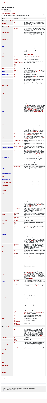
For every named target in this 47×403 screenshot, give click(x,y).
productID (4, 297)
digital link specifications (30, 114)
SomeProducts (32, 159)
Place (15, 96)
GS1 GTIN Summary (31, 126)
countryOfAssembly (5, 74)
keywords (3, 214)
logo (3, 218)
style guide (41, 335)
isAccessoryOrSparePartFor (7, 182)
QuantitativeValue (17, 94)
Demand (15, 270)
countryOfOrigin (5, 85)
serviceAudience (30, 54)
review (3, 307)
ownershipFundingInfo (33, 99)
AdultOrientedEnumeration (18, 140)
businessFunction (30, 272)
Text (14, 22)
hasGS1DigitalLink (41, 115)
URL (14, 42)
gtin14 (43, 111)
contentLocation (39, 85)
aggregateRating (5, 39)
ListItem (15, 254)
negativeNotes (4, 259)
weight (25, 313)
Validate (18, 2)
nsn (2, 268)
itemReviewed (41, 256)
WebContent (15, 256)
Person (15, 362)
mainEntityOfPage (5, 356)
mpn (2, 251)
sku (2, 315)
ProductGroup (36, 178)
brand (3, 58)
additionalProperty (5, 32)
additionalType (5, 331)
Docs (10, 2)
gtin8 (34, 111)
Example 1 (4, 380)
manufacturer (4, 220)
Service (15, 190)
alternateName (4, 337)
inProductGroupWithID (6, 179)
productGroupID (30, 178)
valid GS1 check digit (29, 108)
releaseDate (4, 304)
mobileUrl (4, 234)
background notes (36, 350)
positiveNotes (37, 254)
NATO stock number (31, 268)
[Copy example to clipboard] (1, 380)
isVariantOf (26, 179)
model (3, 246)
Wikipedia (29, 44)
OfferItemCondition (17, 208)
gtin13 (39, 111)
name (3, 359)
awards (38, 56)
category (3, 63)
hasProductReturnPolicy (28, 173)
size (3, 311)
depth (3, 93)
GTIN (33, 102)
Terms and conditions (5, 401)
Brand (15, 58)
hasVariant (31, 206)
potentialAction (5, 365)
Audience (15, 53)
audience (3, 53)
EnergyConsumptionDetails (18, 146)
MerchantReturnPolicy (17, 172)
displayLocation (5, 96)
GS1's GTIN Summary (29, 109)
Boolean (15, 187)
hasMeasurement (5, 168)
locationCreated (26, 86)
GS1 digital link (27, 150)
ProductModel (39, 163)
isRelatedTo (4, 190)
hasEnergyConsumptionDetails (7, 147)
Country (15, 79)
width (37, 312)
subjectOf (4, 372)
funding (3, 99)
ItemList (15, 253)
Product (6, 13)
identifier (4, 349)
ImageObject (16, 70)
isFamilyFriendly (5, 187)
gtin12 (36, 111)
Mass (14, 320)
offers (3, 274)
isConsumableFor (5, 185)
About (23, 2)
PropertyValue (16, 28)
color (3, 68)
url (34, 238)
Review (29, 256)
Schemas (14, 2)
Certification (16, 143)
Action (15, 364)
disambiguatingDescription (7, 344)
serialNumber (4, 23)
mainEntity (31, 357)
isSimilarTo (4, 193)
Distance (15, 175)
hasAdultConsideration (6, 140)
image (3, 353)
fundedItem (31, 100)
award (3, 56)
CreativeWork (33, 84)
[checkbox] (23, 14)
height (3, 176)
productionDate (5, 300)
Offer (34, 231)
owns (29, 362)
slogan (3, 318)
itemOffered (31, 278)
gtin (3, 111)
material (3, 223)
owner (3, 362)
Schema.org (3, 2)
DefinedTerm (16, 213)
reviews (35, 307)
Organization (16, 59)
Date (14, 300)
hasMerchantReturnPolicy (6, 173)
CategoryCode (16, 61)
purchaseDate (4, 302)
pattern (3, 281)
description (4, 340)
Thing (2, 13)
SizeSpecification (17, 311)
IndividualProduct (12, 13)
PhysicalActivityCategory (18, 62)
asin (3, 46)
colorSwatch (4, 71)
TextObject (15, 340)
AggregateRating (16, 38)
